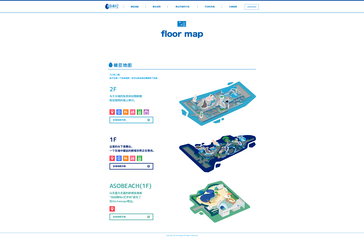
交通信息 (233, 6)
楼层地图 (135, 6)
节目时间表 (210, 6)
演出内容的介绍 (182, 6)
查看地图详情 (119, 119)
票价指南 (157, 6)
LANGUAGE (251, 7)
